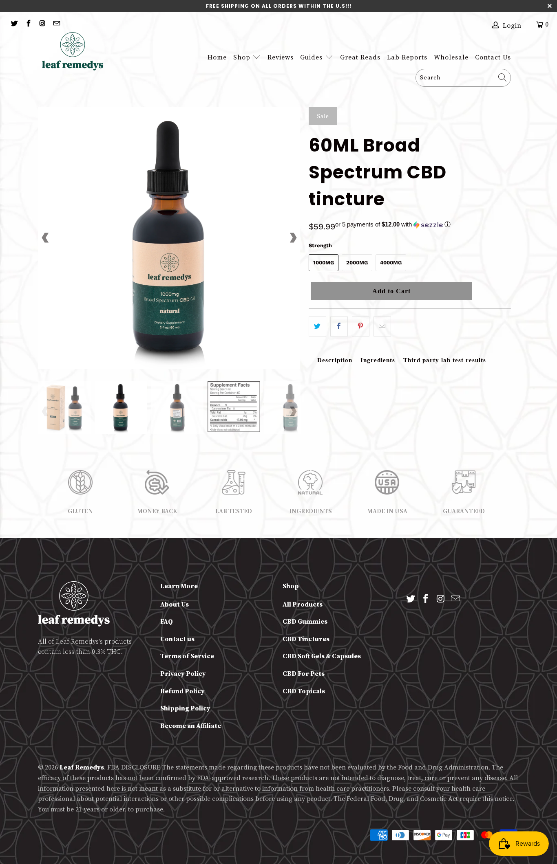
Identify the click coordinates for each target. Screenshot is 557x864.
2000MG (357, 262)
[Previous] (46, 238)
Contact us (177, 639)
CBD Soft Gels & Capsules (322, 656)
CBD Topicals (304, 691)
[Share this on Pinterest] (360, 326)
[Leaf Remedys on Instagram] (42, 24)
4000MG (391, 262)
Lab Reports (407, 57)
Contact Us (493, 57)
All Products (303, 604)
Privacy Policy (183, 674)
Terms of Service (187, 656)
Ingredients (377, 360)
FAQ (166, 622)
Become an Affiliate (190, 726)
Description (334, 360)
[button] (393, 225)
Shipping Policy (185, 708)
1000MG (323, 262)
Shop (241, 57)
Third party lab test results (444, 360)
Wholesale (451, 57)
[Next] (293, 238)
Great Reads (360, 57)
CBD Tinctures (306, 639)
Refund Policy (182, 691)
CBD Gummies (305, 622)
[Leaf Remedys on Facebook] (27, 24)
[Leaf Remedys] (77, 51)
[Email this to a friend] (382, 326)
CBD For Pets (304, 674)
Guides (312, 57)
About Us (174, 604)
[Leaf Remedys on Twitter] (14, 24)
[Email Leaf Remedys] (56, 24)
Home (217, 57)
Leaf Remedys (82, 767)
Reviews (280, 57)
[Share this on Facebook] (339, 326)
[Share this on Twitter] (317, 326)
